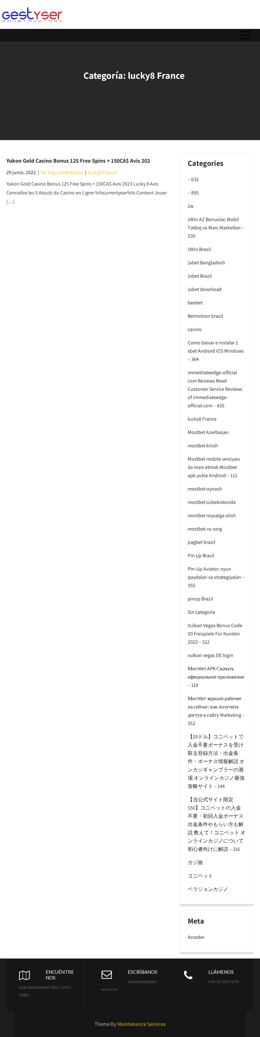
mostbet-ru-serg (205, 528)
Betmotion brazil (205, 316)
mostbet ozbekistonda (212, 502)
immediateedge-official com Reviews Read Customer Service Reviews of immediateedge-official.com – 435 (215, 389)
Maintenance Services (141, 1023)
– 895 (193, 192)
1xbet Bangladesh (206, 262)
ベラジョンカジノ (208, 889)
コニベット (200, 875)
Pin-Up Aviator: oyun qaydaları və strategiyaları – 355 (216, 577)
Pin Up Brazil (201, 555)
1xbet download (205, 289)
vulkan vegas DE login (210, 655)
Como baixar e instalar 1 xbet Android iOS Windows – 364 (216, 351)
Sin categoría (201, 612)
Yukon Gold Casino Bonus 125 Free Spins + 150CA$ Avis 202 (78, 160)
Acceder (196, 937)
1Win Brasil (199, 249)
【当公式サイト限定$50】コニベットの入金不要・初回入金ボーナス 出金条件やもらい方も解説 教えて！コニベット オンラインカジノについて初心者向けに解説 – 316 (216, 824)
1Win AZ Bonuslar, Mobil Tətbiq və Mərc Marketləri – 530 (216, 227)
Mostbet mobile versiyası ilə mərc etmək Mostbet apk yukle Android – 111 (214, 467)
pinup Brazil (200, 598)
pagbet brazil (201, 542)
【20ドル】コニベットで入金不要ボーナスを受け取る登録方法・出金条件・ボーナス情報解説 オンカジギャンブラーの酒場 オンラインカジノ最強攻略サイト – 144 (216, 761)
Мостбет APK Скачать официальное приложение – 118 (216, 676)
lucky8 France (102, 172)
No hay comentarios (62, 172)
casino (195, 329)
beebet (195, 302)
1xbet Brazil (200, 276)
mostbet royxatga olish (212, 515)
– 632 (193, 179)
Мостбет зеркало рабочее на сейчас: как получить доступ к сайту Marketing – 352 (216, 711)
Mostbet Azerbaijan (208, 432)
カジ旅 (195, 862)
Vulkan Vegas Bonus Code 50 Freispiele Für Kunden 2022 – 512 (215, 633)
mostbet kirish (203, 445)
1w (190, 206)
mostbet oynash (205, 488)
